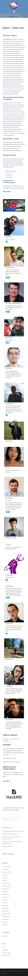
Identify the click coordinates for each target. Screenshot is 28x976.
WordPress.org (6, 955)
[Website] (7, 277)
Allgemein (5, 936)
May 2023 (4, 880)
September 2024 (6, 866)
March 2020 (5, 908)
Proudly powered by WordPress (9, 971)
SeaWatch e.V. (9, 177)
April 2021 (4, 902)
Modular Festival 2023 (7, 846)
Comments (6, 953)
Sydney (23, 971)
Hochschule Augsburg (14, 762)
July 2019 (4, 922)
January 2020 (5, 911)
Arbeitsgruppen (14, 188)
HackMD (10, 808)
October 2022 (5, 889)
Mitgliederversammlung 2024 (9, 834)
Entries (5, 950)
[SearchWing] (14, 5)
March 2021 (5, 905)
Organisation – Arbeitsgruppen (9, 181)
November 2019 (6, 913)
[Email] (7, 242)
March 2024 (5, 869)
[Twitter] (9, 343)
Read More (10, 412)
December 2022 (6, 886)
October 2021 (5, 897)
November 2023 (6, 872)
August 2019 (5, 919)
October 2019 (5, 916)
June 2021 (4, 900)
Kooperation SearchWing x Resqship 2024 (12, 831)
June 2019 (4, 925)
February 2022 (5, 894)
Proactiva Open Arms (16, 113)
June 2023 (4, 877)
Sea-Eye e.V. (8, 113)
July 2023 (4, 875)
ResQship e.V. (6, 115)
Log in (3, 947)
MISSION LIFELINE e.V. (11, 171)
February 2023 (5, 883)
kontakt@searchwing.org (9, 758)
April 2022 (4, 891)
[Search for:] (11, 819)
